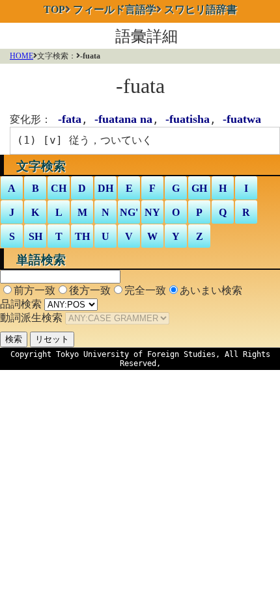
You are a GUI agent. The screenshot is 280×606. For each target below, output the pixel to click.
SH (35, 236)
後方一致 (90, 290)
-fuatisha (187, 118)
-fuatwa (242, 118)
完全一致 (145, 290)
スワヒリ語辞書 (200, 9)
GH (199, 188)
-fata (69, 118)
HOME (21, 55)
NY (152, 212)
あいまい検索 (211, 290)
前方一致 (34, 290)
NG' (129, 212)
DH (105, 188)
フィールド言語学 (114, 9)
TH (82, 236)
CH (58, 188)
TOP (54, 9)
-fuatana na (123, 118)
